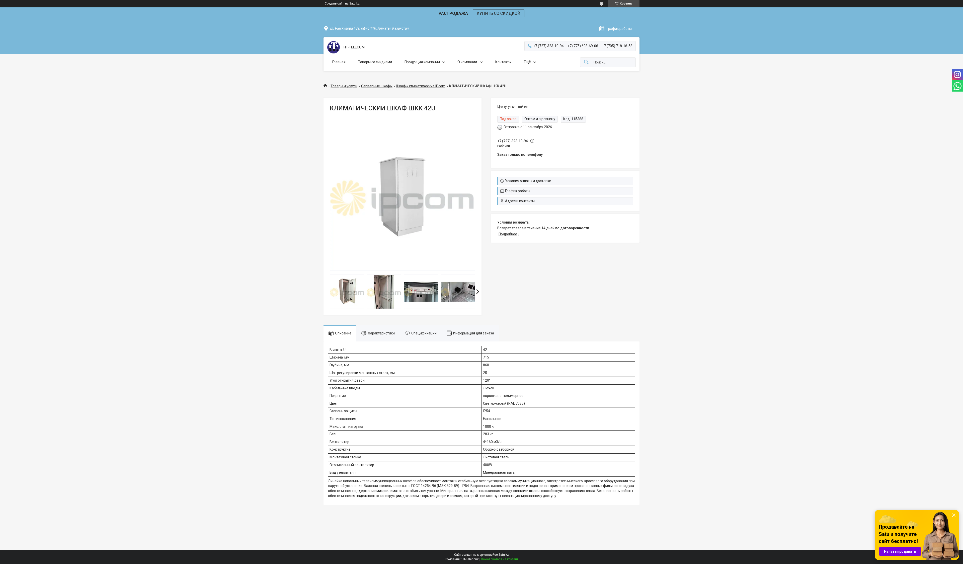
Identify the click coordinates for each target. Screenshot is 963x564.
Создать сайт (334, 3)
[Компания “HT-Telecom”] (333, 47)
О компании (467, 62)
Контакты (503, 62)
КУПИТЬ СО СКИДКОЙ (498, 13)
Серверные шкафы (376, 86)
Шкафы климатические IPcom (420, 86)
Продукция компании (422, 62)
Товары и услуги (344, 86)
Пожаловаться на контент (499, 559)
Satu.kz (504, 554)
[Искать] (586, 62)
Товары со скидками (375, 62)
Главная (339, 62)
